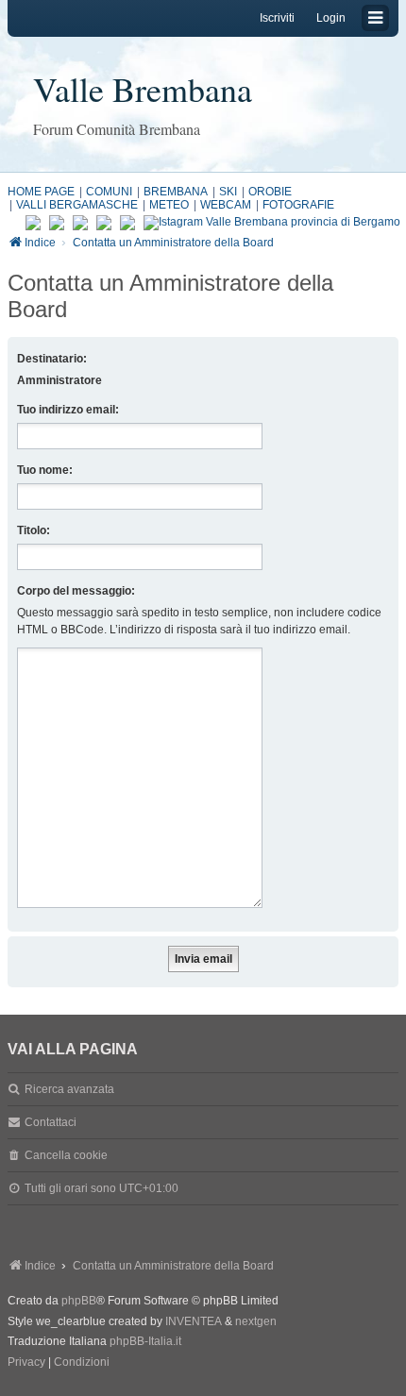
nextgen (256, 1321)
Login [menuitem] (331, 18)
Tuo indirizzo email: (68, 409)
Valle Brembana (142, 88)
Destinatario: (52, 358)
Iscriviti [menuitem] (277, 18)
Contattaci (50, 1122)
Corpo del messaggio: (76, 590)
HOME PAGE (41, 191)
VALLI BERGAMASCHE (77, 204)
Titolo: (33, 530)
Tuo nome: (45, 470)
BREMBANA (176, 191)
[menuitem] (26, 1363)
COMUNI (109, 191)
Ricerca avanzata (69, 1089)
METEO (169, 204)
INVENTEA (193, 1321)
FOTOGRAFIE (298, 204)
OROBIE (270, 191)
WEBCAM (225, 204)
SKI (228, 191)
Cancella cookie (66, 1155)
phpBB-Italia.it (145, 1341)
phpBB (78, 1300)
